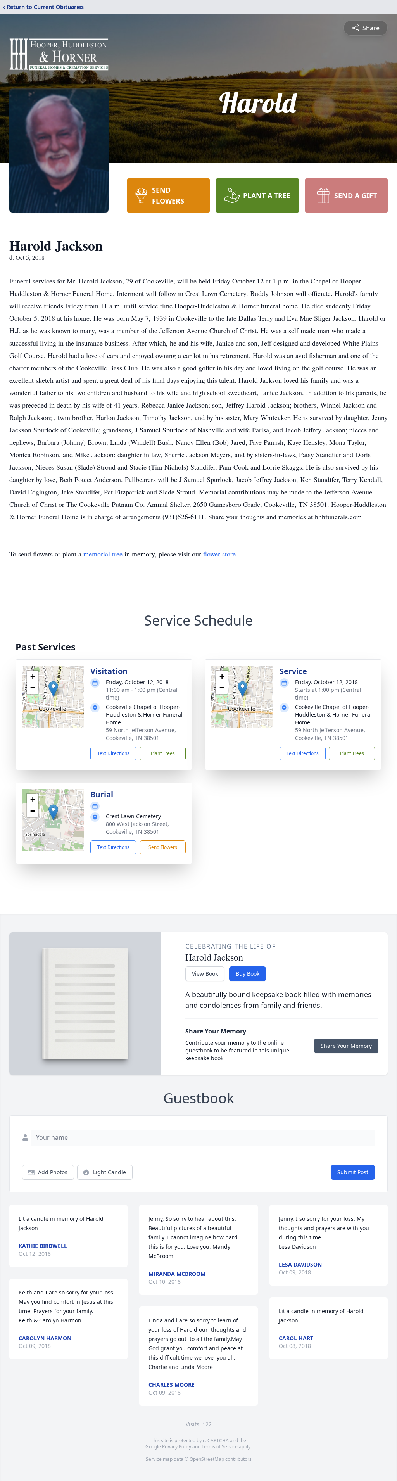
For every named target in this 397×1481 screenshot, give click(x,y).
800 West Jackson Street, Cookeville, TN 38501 (137, 827)
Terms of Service (220, 1446)
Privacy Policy (176, 1446)
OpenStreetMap (207, 1459)
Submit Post (352, 1172)
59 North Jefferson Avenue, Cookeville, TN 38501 (141, 733)
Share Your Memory (346, 1045)
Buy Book (247, 973)
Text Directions (113, 753)
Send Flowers (162, 847)
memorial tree (103, 553)
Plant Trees (163, 753)
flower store (219, 553)
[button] (53, 689)
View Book (205, 973)
